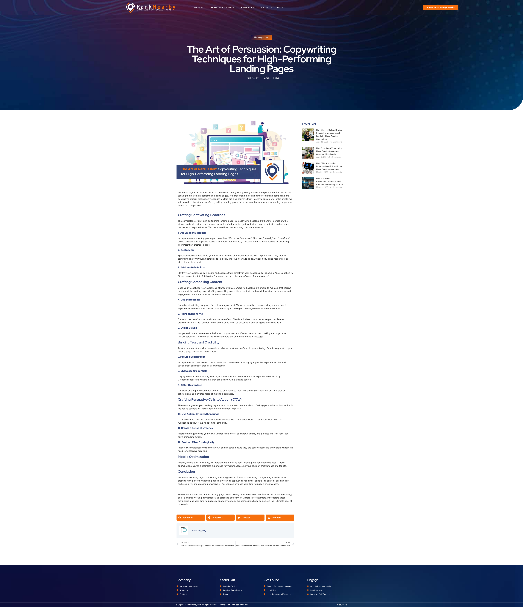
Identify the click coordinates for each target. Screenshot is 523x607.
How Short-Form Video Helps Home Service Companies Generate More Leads (329, 151)
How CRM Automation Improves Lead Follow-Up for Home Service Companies (329, 166)
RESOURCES (247, 7)
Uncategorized (261, 37)
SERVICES (198, 7)
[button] (191, 518)
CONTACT (281, 7)
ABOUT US (266, 7)
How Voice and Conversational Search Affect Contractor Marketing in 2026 (329, 181)
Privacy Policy (341, 605)
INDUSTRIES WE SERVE (222, 7)
